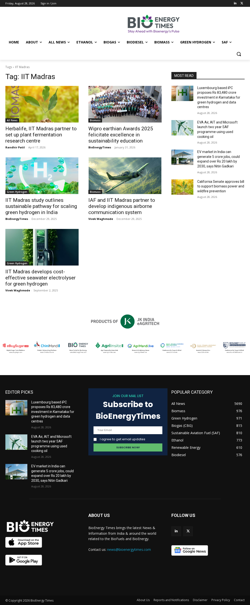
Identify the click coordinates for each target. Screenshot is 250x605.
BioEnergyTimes (99, 147)
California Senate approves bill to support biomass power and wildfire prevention (220, 186)
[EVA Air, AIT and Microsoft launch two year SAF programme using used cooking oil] (182, 127)
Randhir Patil (15, 147)
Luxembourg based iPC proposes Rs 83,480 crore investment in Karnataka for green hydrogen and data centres (218, 97)
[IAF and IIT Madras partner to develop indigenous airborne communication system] (125, 175)
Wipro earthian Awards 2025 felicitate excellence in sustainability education (120, 135)
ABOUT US (99, 515)
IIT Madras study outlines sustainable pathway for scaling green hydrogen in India (41, 206)
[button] (239, 54)
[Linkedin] (235, 3)
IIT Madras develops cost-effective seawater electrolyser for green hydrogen (40, 278)
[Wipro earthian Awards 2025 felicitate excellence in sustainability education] (125, 104)
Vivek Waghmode (100, 219)
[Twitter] (242, 3)
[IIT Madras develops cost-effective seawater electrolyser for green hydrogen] (42, 247)
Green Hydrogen (17, 192)
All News (12, 120)
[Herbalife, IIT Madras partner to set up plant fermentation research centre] (42, 104)
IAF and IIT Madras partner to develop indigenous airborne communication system (121, 206)
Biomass (95, 120)
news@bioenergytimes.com (129, 549)
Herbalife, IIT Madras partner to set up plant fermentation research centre (41, 135)
